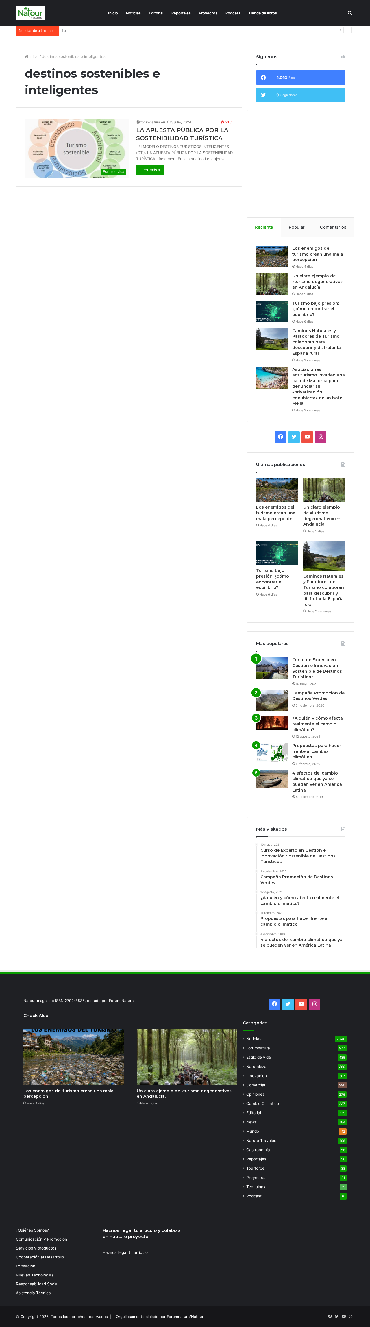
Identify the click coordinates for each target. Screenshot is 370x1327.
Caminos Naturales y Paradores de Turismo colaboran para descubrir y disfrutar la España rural (316, 342)
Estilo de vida (258, 1057)
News (251, 1122)
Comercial (255, 1085)
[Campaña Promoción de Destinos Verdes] (272, 701)
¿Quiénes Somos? (32, 1230)
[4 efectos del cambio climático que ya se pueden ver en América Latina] (272, 779)
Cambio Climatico (262, 1103)
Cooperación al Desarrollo (40, 1257)
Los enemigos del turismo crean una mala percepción (317, 254)
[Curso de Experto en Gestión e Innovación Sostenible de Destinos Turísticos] (272, 668)
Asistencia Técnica (33, 1293)
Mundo (252, 1131)
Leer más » (150, 169)
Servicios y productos (36, 1248)
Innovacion (256, 1075)
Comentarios (333, 227)
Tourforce (255, 1168)
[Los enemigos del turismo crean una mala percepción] (272, 256)
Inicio (113, 13)
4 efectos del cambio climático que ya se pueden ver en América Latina (317, 781)
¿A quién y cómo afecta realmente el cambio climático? (317, 724)
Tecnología (256, 1186)
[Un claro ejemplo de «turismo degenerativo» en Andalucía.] (272, 284)
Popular (297, 227)
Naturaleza (256, 1066)
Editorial (156, 13)
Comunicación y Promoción (41, 1239)
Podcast (232, 13)
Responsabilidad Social (37, 1284)
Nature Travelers (262, 1140)
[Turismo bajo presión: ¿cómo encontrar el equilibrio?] (272, 311)
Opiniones (255, 1094)
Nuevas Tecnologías (34, 1275)
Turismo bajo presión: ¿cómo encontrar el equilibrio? (109, 30)
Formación (25, 1266)
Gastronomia (258, 1149)
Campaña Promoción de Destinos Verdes (318, 695)
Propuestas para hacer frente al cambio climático (316, 751)
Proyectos (208, 13)
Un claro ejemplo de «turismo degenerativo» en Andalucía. (317, 281)
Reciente (264, 227)
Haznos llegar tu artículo (125, 1252)
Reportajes (181, 13)
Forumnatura (258, 1048)
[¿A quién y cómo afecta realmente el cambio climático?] (272, 723)
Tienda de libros (262, 13)
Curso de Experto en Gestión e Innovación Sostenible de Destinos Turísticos (317, 668)
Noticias (133, 13)
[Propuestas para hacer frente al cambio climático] (272, 752)
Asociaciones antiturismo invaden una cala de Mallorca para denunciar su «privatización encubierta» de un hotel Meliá (318, 386)
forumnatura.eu (152, 122)
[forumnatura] (30, 13)
